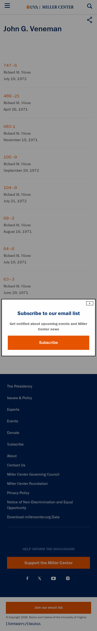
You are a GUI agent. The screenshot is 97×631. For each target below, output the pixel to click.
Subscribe (48, 342)
